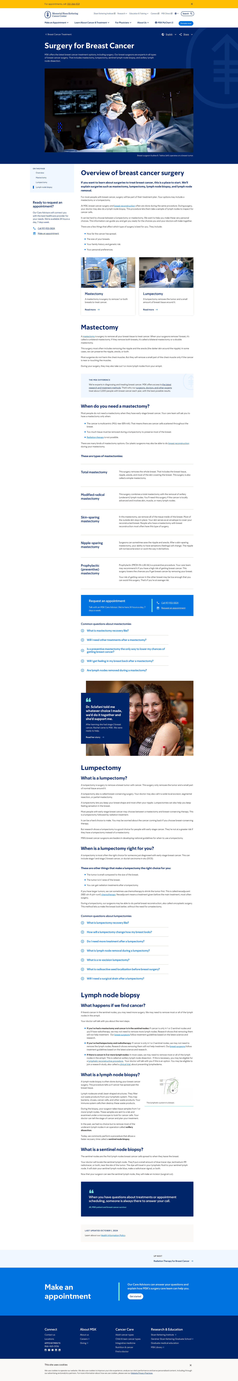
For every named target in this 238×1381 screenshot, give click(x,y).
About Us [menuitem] (142, 22)
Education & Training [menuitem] (138, 13)
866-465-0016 (52, 1346)
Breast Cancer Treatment (60, 34)
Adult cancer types (125, 1334)
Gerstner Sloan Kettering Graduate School (171, 1339)
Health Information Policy (113, 1235)
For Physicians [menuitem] (122, 22)
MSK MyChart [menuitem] (164, 22)
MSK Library (156, 1347)
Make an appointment (48, 233)
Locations (49, 1339)
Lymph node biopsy (44, 187)
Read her (93, 737)
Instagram (46, 1350)
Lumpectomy (41, 182)
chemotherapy (108, 894)
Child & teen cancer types (128, 1339)
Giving (83, 1343)
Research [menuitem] (121, 13)
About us (84, 1334)
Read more (90, 309)
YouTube (56, 1350)
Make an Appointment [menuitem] (55, 22)
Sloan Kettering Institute (162, 1334)
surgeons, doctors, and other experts (154, 388)
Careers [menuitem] (154, 13)
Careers (84, 1339)
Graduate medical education (165, 1343)
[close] (190, 1365)
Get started (135, 1296)
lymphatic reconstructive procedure (105, 1061)
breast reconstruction (124, 206)
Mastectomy (41, 178)
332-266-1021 (73, 4)
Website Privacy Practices (142, 1373)
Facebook (49, 1350)
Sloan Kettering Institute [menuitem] (103, 13)
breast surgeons (122, 1034)
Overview (40, 173)
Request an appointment (173, 608)
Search (186, 14)
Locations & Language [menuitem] (177, 13)
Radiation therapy (95, 437)
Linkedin (59, 1350)
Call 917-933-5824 (46, 228)
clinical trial (125, 1064)
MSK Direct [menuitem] (165, 13)
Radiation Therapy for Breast (171, 1261)
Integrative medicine (125, 1343)
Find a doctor (122, 1351)
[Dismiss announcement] (191, 3)
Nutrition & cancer (124, 1347)
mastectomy (89, 336)
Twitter (53, 1350)
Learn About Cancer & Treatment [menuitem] (90, 22)
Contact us (50, 1334)
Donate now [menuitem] (186, 23)
